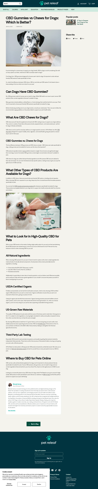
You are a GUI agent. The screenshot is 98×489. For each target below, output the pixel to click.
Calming (15, 9)
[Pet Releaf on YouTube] (52, 470)
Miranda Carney (17, 384)
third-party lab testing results (19, 349)
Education (34, 9)
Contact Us (68, 477)
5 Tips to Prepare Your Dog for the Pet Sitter (82, 22)
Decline (39, 484)
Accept (24, 484)
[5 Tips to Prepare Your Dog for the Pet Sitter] (71, 22)
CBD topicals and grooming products (24, 186)
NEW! (72, 9)
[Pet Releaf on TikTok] (56, 470)
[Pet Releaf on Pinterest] (59, 470)
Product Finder (62, 9)
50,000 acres (41, 324)
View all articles (11, 410)
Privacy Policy (12, 479)
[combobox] (12, 3)
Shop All (6, 9)
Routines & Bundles (47, 9)
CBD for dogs (46, 374)
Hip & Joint (24, 9)
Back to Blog (34, 424)
